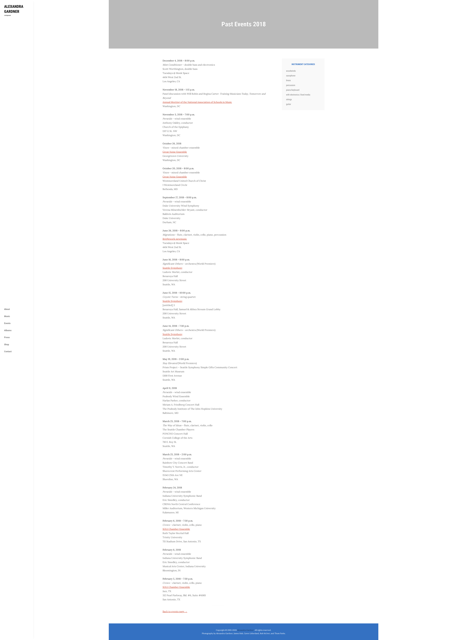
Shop (6, 344)
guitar (288, 104)
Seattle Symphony (172, 267)
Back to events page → (175, 611)
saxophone (290, 75)
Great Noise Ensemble (175, 151)
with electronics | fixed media (298, 94)
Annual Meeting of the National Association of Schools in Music (197, 102)
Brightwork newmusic (175, 238)
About (7, 309)
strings (289, 99)
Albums (7, 330)
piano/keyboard (292, 90)
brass (288, 80)
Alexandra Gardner (245, 630)
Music (7, 316)
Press (7, 337)
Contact (8, 351)
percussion (290, 85)
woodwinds (291, 71)
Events (7, 323)
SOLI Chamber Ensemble (176, 528)
